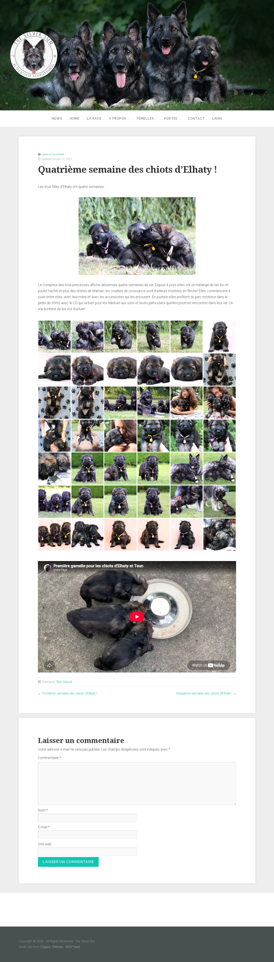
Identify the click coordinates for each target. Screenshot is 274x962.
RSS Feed (73, 947)
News (57, 118)
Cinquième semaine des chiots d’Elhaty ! (204, 693)
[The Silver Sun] (137, 55)
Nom (43, 810)
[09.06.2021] (153, 436)
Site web (44, 844)
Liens (217, 118)
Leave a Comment (52, 154)
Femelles (145, 118)
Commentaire (49, 758)
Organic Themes (51, 947)
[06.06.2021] (54, 535)
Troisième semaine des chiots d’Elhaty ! (69, 693)
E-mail (44, 827)
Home (74, 118)
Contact (196, 118)
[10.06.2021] (219, 369)
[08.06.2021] (87, 468)
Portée (171, 118)
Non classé (64, 682)
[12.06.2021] (54, 337)
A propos (117, 118)
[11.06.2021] (219, 337)
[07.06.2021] (54, 502)
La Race (94, 118)
